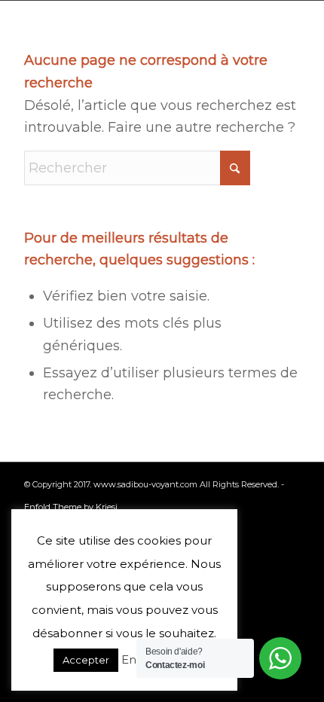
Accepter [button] (86, 660)
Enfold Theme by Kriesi (71, 507)
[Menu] (292, 30)
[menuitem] (292, 30)
